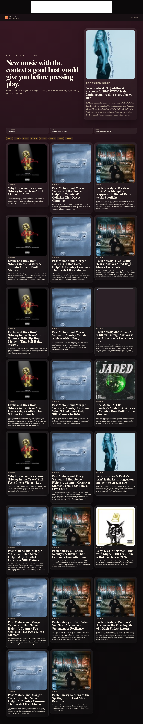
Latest (131, 17)
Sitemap (136, 17)
